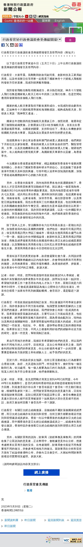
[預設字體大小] (27, 16)
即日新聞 (10, 526)
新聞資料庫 (11, 520)
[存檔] (17, 45)
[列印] (21, 45)
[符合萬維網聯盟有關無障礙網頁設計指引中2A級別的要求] (72, 540)
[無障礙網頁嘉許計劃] (52, 539)
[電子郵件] (12, 45)
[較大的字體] (31, 16)
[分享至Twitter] (8, 45)
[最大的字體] (35, 16)
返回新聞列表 (56, 520)
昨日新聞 (30, 520)
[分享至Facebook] (3, 45)
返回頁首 (76, 520)
